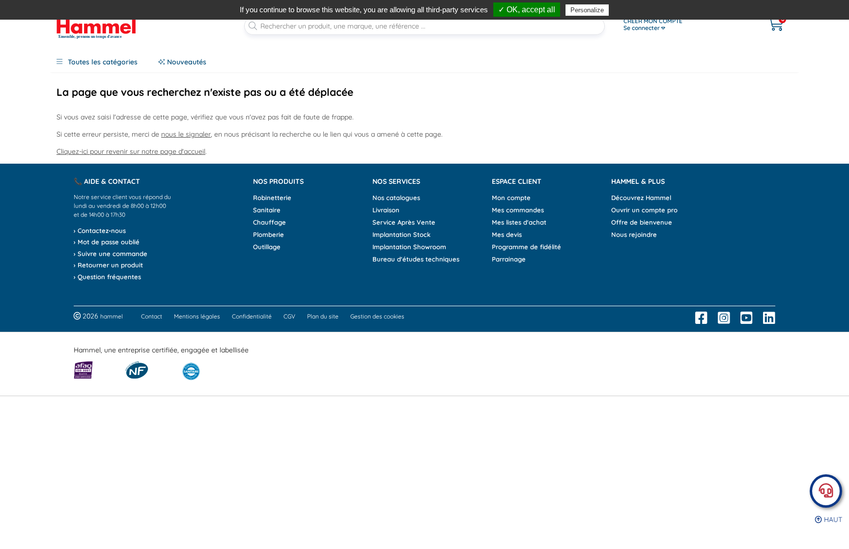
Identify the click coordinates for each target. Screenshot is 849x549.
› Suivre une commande (110, 254)
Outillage (267, 247)
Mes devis (507, 234)
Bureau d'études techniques (415, 259)
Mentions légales (197, 316)
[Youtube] (746, 318)
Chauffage (269, 222)
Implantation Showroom (409, 247)
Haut (832, 519)
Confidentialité (252, 316)
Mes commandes (518, 210)
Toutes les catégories (102, 62)
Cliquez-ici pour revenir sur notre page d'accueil (131, 151)
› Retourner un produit (108, 265)
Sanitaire (267, 210)
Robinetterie (272, 198)
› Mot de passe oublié (107, 242)
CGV (289, 316)
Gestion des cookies (377, 316)
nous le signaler (186, 134)
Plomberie (268, 234)
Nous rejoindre (634, 234)
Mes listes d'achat (519, 222)
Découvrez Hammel (641, 198)
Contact (151, 316)
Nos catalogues (396, 198)
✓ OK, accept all (526, 9)
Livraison (385, 210)
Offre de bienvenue (641, 222)
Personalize (587, 10)
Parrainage (509, 259)
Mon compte (511, 198)
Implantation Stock (401, 234)
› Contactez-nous (100, 230)
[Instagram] (724, 318)
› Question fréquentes (107, 277)
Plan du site (323, 316)
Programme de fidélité (526, 247)
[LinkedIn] (769, 318)
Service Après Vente (403, 222)
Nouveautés (185, 62)
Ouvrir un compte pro (644, 210)
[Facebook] (701, 318)
